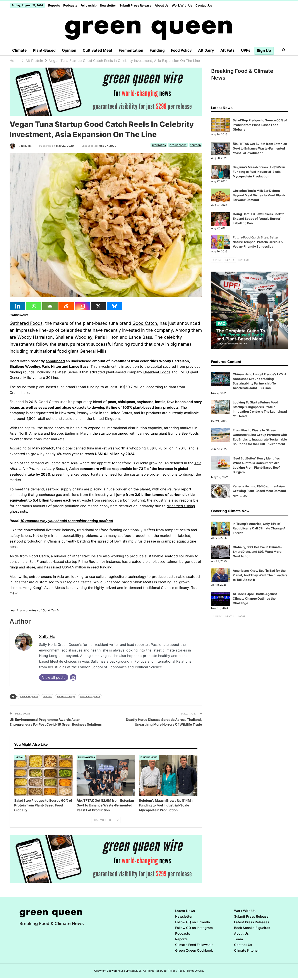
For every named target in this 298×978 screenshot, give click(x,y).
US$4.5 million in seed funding (87, 567)
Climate (19, 50)
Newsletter (108, 5)
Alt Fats (227, 50)
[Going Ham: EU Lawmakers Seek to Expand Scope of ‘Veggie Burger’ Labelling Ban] (220, 219)
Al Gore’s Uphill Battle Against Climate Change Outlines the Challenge (255, 598)
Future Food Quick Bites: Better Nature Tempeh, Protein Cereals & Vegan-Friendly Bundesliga (258, 241)
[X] (98, 306)
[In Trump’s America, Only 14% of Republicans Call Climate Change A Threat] (220, 529)
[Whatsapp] (33, 306)
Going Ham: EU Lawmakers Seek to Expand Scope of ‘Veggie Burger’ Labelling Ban (258, 218)
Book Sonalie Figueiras (252, 928)
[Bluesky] (114, 306)
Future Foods (178, 145)
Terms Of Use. (195, 970)
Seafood (195, 145)
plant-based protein (90, 696)
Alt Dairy (206, 50)
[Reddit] (66, 306)
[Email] (50, 306)
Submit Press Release (135, 5)
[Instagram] (82, 306)
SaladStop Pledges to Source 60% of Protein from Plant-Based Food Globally (260, 124)
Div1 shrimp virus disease (135, 541)
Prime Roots (88, 561)
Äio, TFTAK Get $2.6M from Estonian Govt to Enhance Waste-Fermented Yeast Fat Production (260, 148)
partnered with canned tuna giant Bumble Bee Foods (155, 433)
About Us (161, 5)
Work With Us (182, 5)
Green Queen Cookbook (194, 950)
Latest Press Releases (251, 922)
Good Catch (144, 323)
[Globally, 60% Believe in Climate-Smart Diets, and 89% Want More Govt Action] (220, 552)
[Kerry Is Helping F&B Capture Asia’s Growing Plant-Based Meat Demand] (220, 491)
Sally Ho (47, 636)
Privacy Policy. (177, 970)
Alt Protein (159, 145)
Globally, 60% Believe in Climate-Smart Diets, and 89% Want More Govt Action (257, 551)
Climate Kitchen (247, 950)
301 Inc (52, 377)
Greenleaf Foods (156, 372)
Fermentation (131, 50)
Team (238, 939)
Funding (157, 50)
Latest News (185, 911)
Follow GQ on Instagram (194, 928)
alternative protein (29, 696)
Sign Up (264, 50)
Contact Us (203, 5)
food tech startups (66, 696)
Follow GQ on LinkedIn (192, 922)
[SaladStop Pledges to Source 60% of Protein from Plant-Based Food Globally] (43, 775)
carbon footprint (131, 500)
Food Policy (181, 50)
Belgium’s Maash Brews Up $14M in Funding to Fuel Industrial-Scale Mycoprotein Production (259, 171)
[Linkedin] (17, 306)
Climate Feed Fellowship (194, 945)
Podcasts (70, 5)
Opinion (69, 50)
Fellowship (88, 5)
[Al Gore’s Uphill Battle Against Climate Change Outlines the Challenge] (220, 599)
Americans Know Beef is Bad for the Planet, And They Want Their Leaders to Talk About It (260, 575)
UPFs (245, 50)
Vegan (19, 757)
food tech (47, 696)
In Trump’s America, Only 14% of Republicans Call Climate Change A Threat (259, 528)
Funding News (86, 757)
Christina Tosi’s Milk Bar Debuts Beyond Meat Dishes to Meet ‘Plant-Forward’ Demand (259, 195)
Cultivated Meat (97, 50)
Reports (54, 5)
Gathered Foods (26, 323)
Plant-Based (44, 50)
